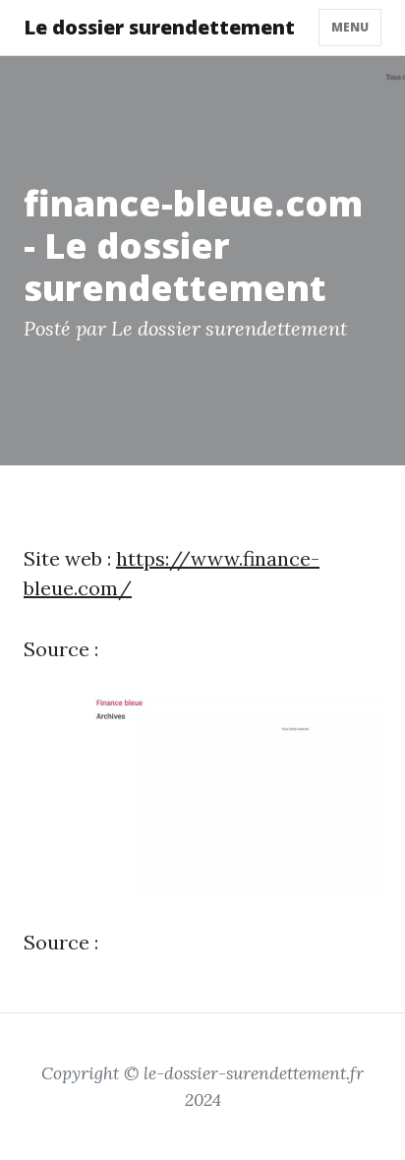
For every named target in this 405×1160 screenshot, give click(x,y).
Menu (350, 27)
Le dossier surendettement (159, 27)
